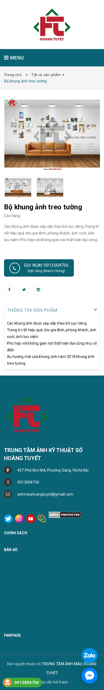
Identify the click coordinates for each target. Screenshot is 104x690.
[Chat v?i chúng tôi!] (90, 676)
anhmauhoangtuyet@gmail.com (45, 494)
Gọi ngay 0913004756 (46, 268)
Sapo (63, 682)
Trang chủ (14, 75)
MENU (16, 58)
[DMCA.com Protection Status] (65, 514)
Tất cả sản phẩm (46, 75)
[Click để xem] (52, 133)
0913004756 (28, 482)
